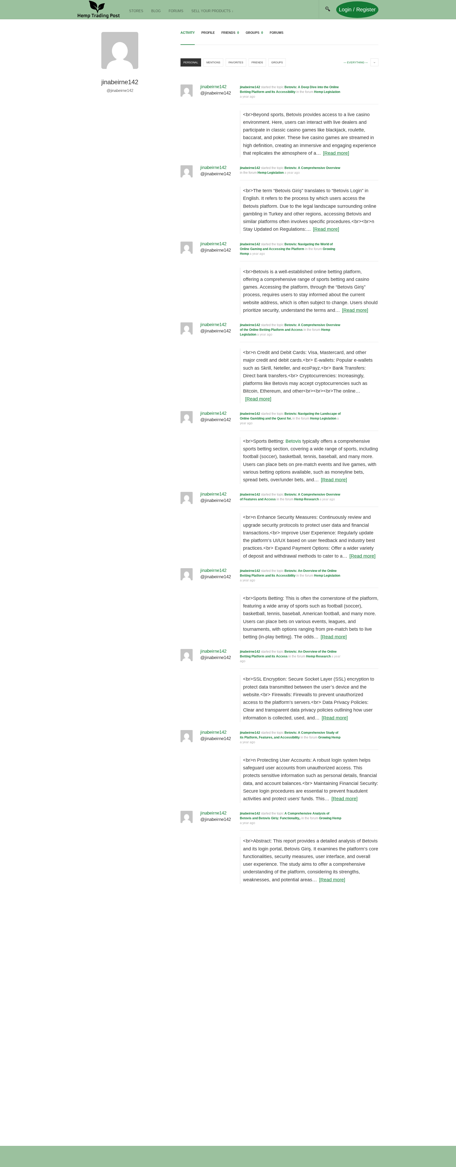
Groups (254, 33)
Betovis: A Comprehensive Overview (312, 168)
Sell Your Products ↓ (212, 11)
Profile (208, 33)
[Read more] (336, 153)
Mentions (213, 62)
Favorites (236, 62)
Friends (230, 33)
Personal (190, 62)
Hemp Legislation (327, 92)
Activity (187, 33)
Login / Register (357, 9)
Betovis (293, 441)
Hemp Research (306, 499)
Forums (176, 11)
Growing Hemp (329, 737)
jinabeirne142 (250, 87)
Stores (136, 11)
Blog (156, 11)
